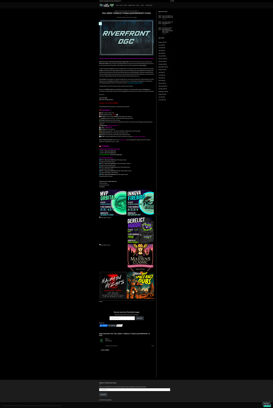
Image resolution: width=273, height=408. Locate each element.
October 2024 (161, 88)
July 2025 (160, 72)
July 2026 (160, 45)
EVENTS (137, 5)
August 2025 (161, 69)
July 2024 (160, 97)
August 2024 (161, 94)
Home (117, 5)
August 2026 (161, 42)
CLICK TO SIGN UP (112, 125)
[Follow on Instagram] (171, 1)
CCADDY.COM (108, 127)
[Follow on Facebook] (170, 1)
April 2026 (161, 53)
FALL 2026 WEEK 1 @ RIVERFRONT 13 (167, 22)
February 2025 (162, 86)
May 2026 (160, 50)
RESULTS (125, 5)
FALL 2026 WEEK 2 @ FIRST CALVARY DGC (167, 16)
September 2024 (162, 91)
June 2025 (161, 75)
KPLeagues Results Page (139, 136)
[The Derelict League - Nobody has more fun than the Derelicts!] (106, 5)
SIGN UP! (121, 5)
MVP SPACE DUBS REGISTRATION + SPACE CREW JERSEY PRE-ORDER (167, 30)
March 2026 (161, 56)
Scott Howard (133, 17)
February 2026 (162, 58)
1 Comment (165, 18)
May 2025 (160, 77)
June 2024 (161, 99)
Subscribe (139, 318)
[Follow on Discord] (173, 1)
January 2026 (161, 61)
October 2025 (161, 64)
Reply (153, 345)
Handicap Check (131, 5)
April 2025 (161, 80)
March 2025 (161, 83)
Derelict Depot (149, 5)
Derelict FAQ (123, 139)
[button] (113, 203)
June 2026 (161, 47)
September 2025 (162, 66)
